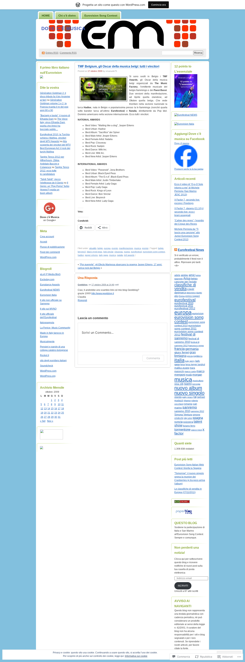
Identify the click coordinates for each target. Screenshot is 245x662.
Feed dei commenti (50, 252)
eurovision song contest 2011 (187, 327)
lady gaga (103, 255)
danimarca (180, 292)
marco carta (190, 371)
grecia (190, 356)
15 (52, 408)
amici (192, 275)
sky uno (188, 418)
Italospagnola (47, 322)
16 (55, 408)
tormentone (182, 429)
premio (145, 248)
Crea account (47, 236)
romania (188, 404)
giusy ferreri (181, 352)
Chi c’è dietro (67, 15)
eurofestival (136, 252)
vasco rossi (196, 430)
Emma (182, 296)
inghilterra (197, 356)
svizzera (188, 421)
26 (42, 417)
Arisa (186, 278)
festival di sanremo (184, 336)
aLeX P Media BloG (50, 274)
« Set (42, 421)
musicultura (198, 380)
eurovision (197, 313)
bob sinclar (108, 252)
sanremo (189, 407)
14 (48, 408)
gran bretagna (185, 354)
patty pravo (187, 397)
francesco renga (196, 345)
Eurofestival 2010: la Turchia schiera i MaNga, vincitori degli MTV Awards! (55, 138)
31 (59, 417)
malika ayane (181, 367)
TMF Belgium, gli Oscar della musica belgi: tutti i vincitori (118, 66)
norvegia (196, 384)
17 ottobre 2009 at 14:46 (102, 284)
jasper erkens (91, 255)
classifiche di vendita (185, 287)
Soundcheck (46, 365)
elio (176, 296)
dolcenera (191, 293)
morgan (197, 374)
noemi (188, 383)
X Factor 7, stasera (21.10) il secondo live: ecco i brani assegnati (188, 212)
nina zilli (178, 384)
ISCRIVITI (183, 585)
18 (62, 408)
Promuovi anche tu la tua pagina (188, 169)
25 (62, 412)
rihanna (187, 400)
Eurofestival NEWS (50, 289)
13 (45, 408)
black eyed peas (94, 252)
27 (45, 417)
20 (45, 412)
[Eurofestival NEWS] (185, 115)
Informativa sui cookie (136, 656)
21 (48, 412)
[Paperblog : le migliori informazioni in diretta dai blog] (183, 514)
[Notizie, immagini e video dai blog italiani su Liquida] (51, 438)
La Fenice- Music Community (55, 327)
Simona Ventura (183, 414)
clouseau (118, 252)
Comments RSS (68, 53)
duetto (199, 293)
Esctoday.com (47, 279)
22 (52, 412)
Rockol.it (44, 355)
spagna (198, 418)
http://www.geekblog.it (102, 293)
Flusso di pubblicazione (52, 247)
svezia (178, 421)
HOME (46, 15)
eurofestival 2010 (183, 303)
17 (59, 408)
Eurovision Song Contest (100, 15)
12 (42, 408)
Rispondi (82, 300)
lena (182, 364)
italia (179, 360)
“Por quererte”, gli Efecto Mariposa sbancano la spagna (108, 264)
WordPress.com (48, 257)
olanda (178, 397)
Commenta (153, 358)
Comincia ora (158, 4)
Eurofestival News (191, 250)
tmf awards (129, 255)
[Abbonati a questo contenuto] (175, 250)
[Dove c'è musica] (185, 166)
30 (55, 417)
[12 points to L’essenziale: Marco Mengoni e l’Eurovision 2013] (185, 107)
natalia (120, 255)
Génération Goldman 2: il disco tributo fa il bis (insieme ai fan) (55, 96)
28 (48, 417)
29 (52, 417)
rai (194, 396)
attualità (92, 248)
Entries (52, 53)
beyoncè (82, 252)
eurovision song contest (154, 252)
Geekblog (82, 284)
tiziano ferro (189, 425)
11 (62, 404)
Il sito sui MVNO (48, 308)
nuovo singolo (189, 393)
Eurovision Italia (48, 295)
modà (189, 374)
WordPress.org (48, 376)
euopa (127, 252)
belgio (100, 248)
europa (107, 248)
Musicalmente (47, 341)
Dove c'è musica (63, 28)
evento (115, 248)
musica (137, 248)
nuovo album (188, 388)
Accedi (43, 241)
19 (42, 412)
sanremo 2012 (197, 411)
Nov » (50, 421)
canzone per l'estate (185, 281)
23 (55, 412)
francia (179, 349)
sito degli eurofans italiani (53, 360)
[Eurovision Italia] (184, 124)
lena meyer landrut (195, 364)
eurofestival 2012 (184, 308)
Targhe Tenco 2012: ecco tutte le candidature (54, 170)
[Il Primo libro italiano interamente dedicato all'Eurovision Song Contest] (41, 77)
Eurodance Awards (50, 284)
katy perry (190, 361)
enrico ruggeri (192, 296)
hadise (81, 255)
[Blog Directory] (182, 502)
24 (59, 412)
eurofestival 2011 (183, 305)
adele (177, 275)
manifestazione (126, 248)
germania (191, 349)
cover (190, 289)
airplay (184, 275)
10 (59, 404)
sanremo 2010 (182, 411)
